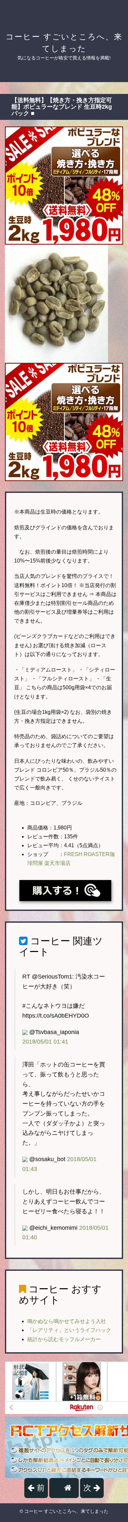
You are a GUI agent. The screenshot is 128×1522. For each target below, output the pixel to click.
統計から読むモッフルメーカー (64, 1339)
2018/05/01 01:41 (45, 1041)
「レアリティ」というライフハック (69, 1330)
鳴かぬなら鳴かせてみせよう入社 (66, 1321)
